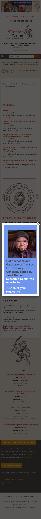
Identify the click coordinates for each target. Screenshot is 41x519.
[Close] (39, 223)
